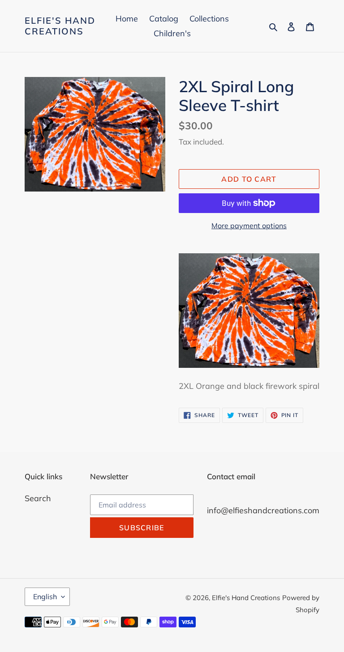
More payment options (249, 225)
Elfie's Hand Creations (60, 26)
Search (38, 498)
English (45, 596)
